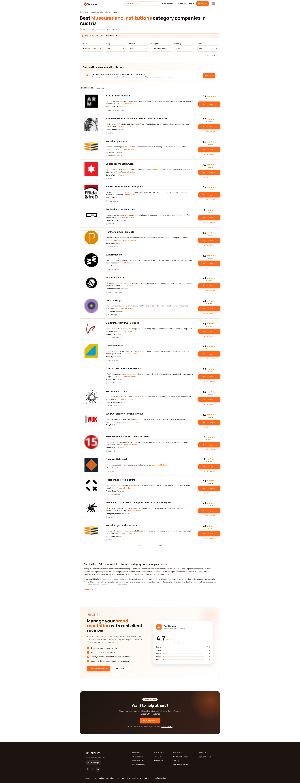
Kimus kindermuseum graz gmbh (124, 186)
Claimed (131, 44)
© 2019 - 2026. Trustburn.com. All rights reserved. (105, 778)
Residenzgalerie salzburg (120, 479)
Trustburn (93, 753)
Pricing (176, 760)
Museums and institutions (100, 12)
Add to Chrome (166, 727)
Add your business (180, 764)
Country (177, 44)
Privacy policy (132, 778)
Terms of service (146, 778)
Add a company (138, 764)
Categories (181, 3)
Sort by (84, 44)
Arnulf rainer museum (118, 95)
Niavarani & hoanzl (116, 459)
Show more (88, 590)
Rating (107, 44)
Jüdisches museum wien (120, 163)
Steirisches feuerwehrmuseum (123, 368)
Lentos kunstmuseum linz (120, 209)
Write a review (168, 3)
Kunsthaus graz (115, 300)
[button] (92, 48)
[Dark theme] (213, 3)
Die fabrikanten (114, 345)
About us (157, 757)
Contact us (158, 760)
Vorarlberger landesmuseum (122, 525)
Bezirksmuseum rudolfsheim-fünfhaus (128, 436)
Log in (191, 3)
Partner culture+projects (120, 231)
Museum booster (115, 277)
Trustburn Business (180, 757)
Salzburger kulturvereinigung (122, 322)
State (199, 44)
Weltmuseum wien (116, 391)
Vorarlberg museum (117, 141)
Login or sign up (204, 757)
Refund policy (160, 778)
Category (155, 44)
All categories (137, 757)
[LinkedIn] (98, 769)
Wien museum (114, 254)
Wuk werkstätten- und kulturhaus (124, 413)
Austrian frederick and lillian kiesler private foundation (137, 118)
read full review (127, 104)
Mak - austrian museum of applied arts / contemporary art (138, 502)
